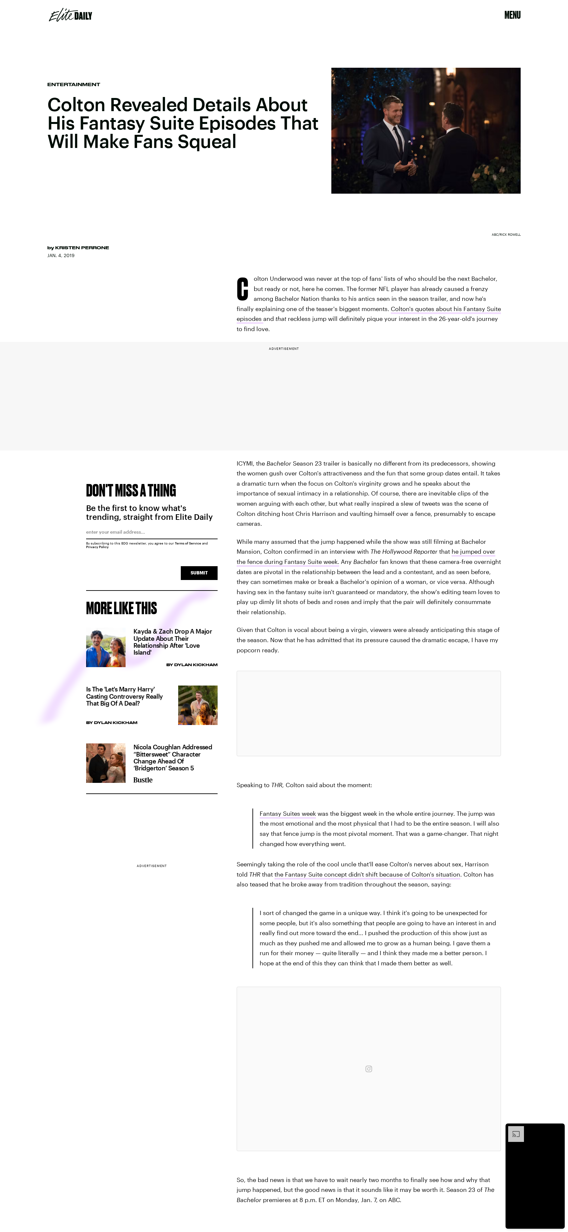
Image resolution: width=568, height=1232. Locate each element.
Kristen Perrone (82, 247)
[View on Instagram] (369, 1069)
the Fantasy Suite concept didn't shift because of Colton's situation (367, 874)
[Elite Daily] (70, 15)
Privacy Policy (97, 547)
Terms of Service (188, 543)
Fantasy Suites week (288, 813)
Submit (199, 572)
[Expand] (513, 1129)
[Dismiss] (557, 1129)
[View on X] (369, 713)
